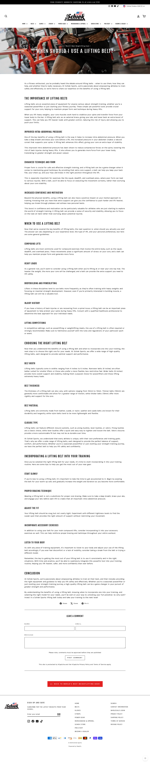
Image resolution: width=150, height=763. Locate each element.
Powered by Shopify (75, 746)
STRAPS (51, 24)
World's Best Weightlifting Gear (77, 46)
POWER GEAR (62, 24)
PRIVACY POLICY (116, 714)
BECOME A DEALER (121, 24)
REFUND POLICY (116, 724)
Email (79, 624)
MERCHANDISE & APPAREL (78, 24)
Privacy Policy (85, 664)
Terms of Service (100, 664)
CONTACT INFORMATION (119, 707)
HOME (24, 24)
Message (29, 635)
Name (27, 624)
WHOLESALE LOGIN (118, 710)
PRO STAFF (107, 24)
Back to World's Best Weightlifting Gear (76, 684)
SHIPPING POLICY (117, 717)
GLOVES (41, 24)
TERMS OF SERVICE (118, 721)
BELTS (32, 24)
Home (62, 46)
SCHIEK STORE (95, 24)
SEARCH (114, 703)
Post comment (75, 658)
